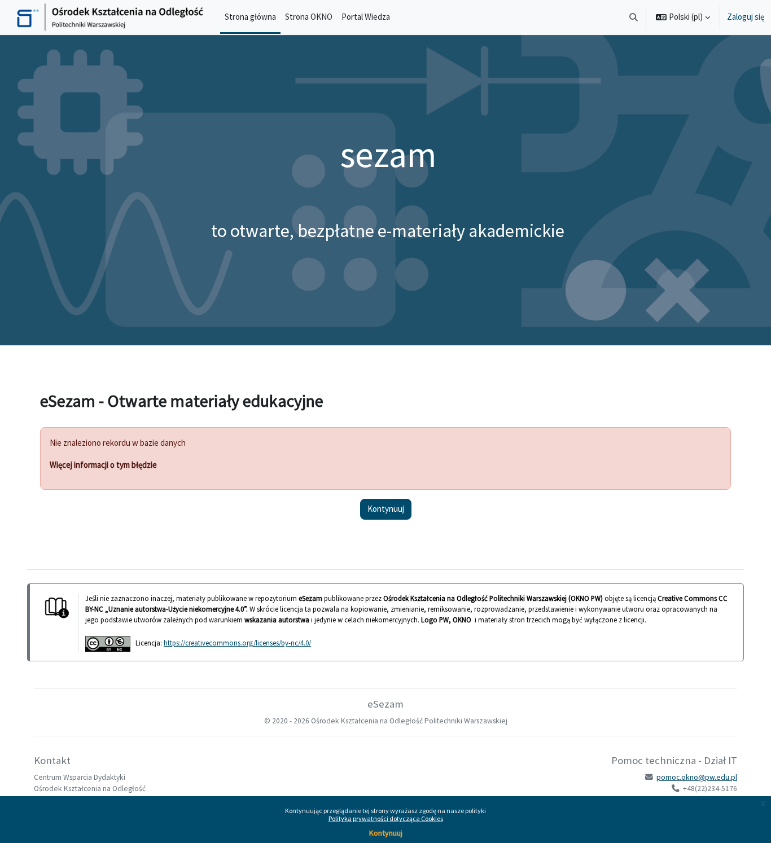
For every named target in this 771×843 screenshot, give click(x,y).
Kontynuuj (385, 833)
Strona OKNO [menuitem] (308, 16)
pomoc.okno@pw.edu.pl (696, 777)
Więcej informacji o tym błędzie (103, 464)
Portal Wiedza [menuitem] (365, 16)
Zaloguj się (745, 16)
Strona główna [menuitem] (250, 16)
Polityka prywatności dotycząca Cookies (385, 818)
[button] (634, 17)
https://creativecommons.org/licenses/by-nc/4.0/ (237, 642)
